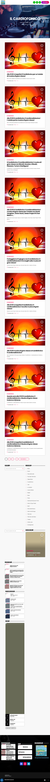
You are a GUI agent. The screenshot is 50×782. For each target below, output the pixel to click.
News (28, 495)
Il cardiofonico (10, 71)
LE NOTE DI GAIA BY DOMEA (33, 553)
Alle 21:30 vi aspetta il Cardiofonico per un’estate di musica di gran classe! (25, 75)
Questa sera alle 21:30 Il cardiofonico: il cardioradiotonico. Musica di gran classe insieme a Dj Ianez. (22, 398)
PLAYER (45, 2)
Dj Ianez (25, 747)
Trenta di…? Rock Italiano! (14, 615)
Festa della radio (30, 473)
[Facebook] (21, 763)
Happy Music (30, 479)
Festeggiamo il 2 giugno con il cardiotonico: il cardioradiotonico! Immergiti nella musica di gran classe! (24, 261)
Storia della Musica (31, 508)
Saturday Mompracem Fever (33, 500)
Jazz (28, 484)
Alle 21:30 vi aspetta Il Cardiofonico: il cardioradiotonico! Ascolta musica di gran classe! (23, 307)
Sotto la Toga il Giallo (31, 503)
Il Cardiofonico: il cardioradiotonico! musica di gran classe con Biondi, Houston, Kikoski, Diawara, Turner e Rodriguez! (24, 164)
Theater (29, 519)
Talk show (29, 514)
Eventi (28, 471)
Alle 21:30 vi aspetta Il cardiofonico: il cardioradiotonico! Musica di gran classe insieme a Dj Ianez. (22, 444)
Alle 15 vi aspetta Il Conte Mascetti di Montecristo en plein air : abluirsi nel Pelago (16, 571)
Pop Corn (11, 594)
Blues (28, 468)
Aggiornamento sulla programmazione (14, 566)
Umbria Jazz (29, 522)
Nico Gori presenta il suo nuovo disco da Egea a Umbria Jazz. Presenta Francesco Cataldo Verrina (17, 576)
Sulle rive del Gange (31, 511)
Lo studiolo (29, 487)
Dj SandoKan (27, 757)
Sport (28, 506)
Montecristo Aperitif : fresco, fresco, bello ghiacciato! (16, 605)
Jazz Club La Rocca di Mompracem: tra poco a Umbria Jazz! (10, 759)
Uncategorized (30, 524)
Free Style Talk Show (31, 476)
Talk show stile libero (31, 516)
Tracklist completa (10, 728)
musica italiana (30, 490)
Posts (28, 498)
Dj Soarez (21, 752)
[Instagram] (25, 763)
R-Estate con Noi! (13, 599)
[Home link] (3, 2)
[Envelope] (28, 763)
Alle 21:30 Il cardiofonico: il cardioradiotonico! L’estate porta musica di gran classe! (23, 119)
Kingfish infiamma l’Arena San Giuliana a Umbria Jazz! (16, 581)
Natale (28, 492)
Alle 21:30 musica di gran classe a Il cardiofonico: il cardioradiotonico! (25, 352)
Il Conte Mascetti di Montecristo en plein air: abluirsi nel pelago (10, 749)
